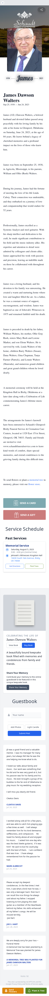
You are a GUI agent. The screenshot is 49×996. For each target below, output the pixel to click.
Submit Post (24, 733)
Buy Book (28, 645)
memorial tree (36, 479)
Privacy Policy (17, 984)
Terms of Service (32, 984)
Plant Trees (34, 566)
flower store (34, 484)
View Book (13, 645)
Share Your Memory (18, 687)
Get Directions (14, 566)
